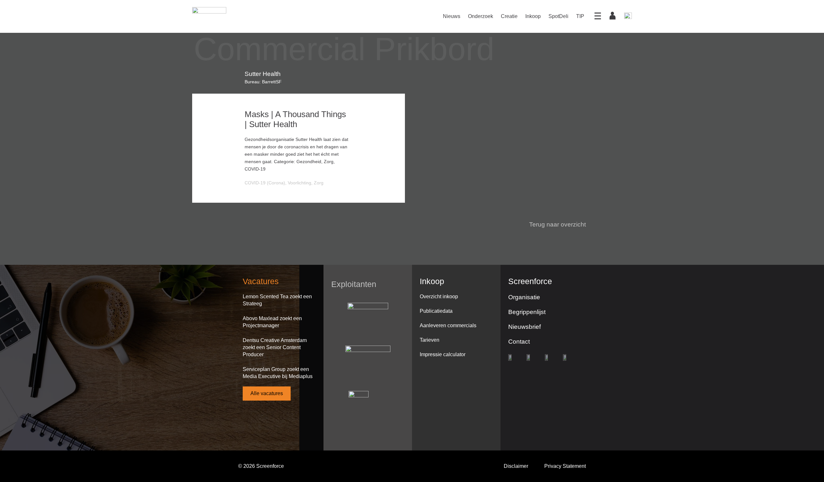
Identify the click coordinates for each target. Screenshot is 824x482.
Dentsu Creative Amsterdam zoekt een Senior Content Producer (275, 347)
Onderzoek (480, 16)
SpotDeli (558, 16)
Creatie (509, 16)
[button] (553, 224)
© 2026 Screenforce (261, 466)
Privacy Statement (565, 466)
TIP (580, 16)
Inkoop (533, 16)
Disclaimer (516, 466)
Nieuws (451, 16)
